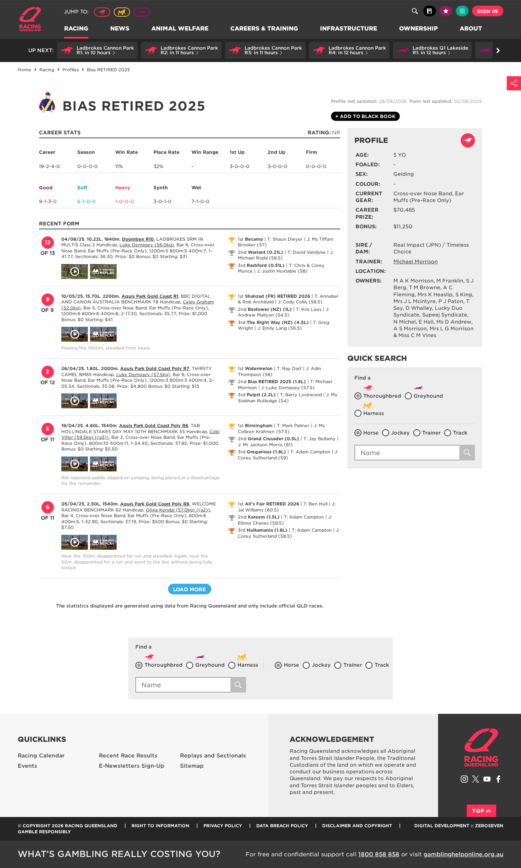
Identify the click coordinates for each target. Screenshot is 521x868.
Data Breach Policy (282, 825)
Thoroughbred (102, 12)
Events (27, 766)
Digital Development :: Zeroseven (458, 825)
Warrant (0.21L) (265, 252)
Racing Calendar (41, 755)
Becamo (254, 239)
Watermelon (259, 368)
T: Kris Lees (308, 309)
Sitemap (192, 766)
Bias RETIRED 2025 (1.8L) (277, 381)
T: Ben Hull (315, 503)
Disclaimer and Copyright (357, 825)
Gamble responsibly (44, 831)
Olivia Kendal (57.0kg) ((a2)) (178, 510)
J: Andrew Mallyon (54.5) (283, 312)
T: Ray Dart (289, 368)
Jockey (400, 433)
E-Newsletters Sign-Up (131, 766)
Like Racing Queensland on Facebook (498, 779)
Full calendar (462, 11)
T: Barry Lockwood (301, 394)
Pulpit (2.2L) (261, 394)
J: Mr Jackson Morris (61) (265, 444)
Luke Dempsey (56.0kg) (146, 244)
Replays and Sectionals (213, 755)
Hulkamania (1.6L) (267, 530)
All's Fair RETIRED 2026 (272, 503)
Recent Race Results (128, 755)
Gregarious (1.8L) (266, 451)
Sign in (487, 11)
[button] (97, 50)
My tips (445, 11)
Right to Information (160, 825)
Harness (122, 12)
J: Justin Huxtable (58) (282, 271)
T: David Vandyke (306, 252)
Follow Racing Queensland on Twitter (476, 779)
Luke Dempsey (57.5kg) (143, 374)
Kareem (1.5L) (264, 517)
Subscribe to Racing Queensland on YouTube (487, 779)
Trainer (431, 433)
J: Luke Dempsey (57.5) (288, 387)
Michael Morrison (415, 261)
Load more (189, 589)
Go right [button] (498, 50)
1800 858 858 (378, 854)
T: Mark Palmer (293, 425)
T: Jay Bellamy (319, 438)
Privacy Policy (222, 825)
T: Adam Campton (310, 451)
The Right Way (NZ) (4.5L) (278, 322)
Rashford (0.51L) (266, 265)
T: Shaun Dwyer (285, 239)
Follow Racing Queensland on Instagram (464, 779)
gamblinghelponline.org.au (463, 854)
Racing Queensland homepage (481, 747)
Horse (371, 433)
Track (460, 433)
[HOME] (33, 20)
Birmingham (259, 425)
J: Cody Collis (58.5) (300, 301)
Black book (429, 11)
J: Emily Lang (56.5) (279, 328)
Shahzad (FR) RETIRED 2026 (277, 296)
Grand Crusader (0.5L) (273, 438)
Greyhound (142, 12)
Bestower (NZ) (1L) (270, 309)
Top (478, 811)
